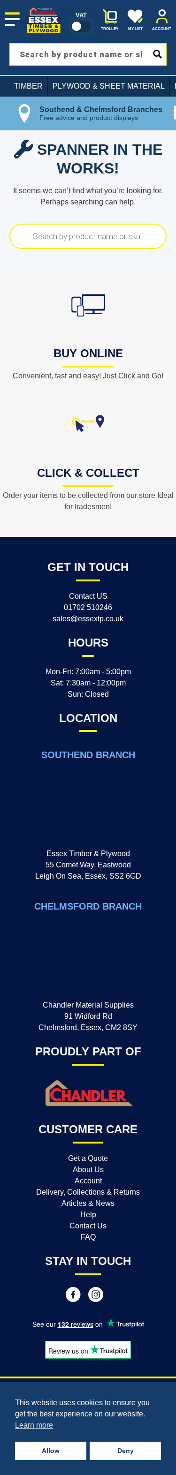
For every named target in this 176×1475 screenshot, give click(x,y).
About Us (88, 1170)
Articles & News (88, 1203)
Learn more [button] (34, 1425)
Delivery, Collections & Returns (88, 1192)
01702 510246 (88, 607)
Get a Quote (88, 1158)
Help (88, 1215)
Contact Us (88, 1226)
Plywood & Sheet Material (109, 86)
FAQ (88, 1237)
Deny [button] (125, 1450)
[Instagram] (95, 1295)
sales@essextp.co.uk (88, 619)
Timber (28, 86)
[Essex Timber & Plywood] (43, 8)
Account (88, 1181)
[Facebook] (73, 1295)
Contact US (88, 596)
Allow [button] (51, 1450)
